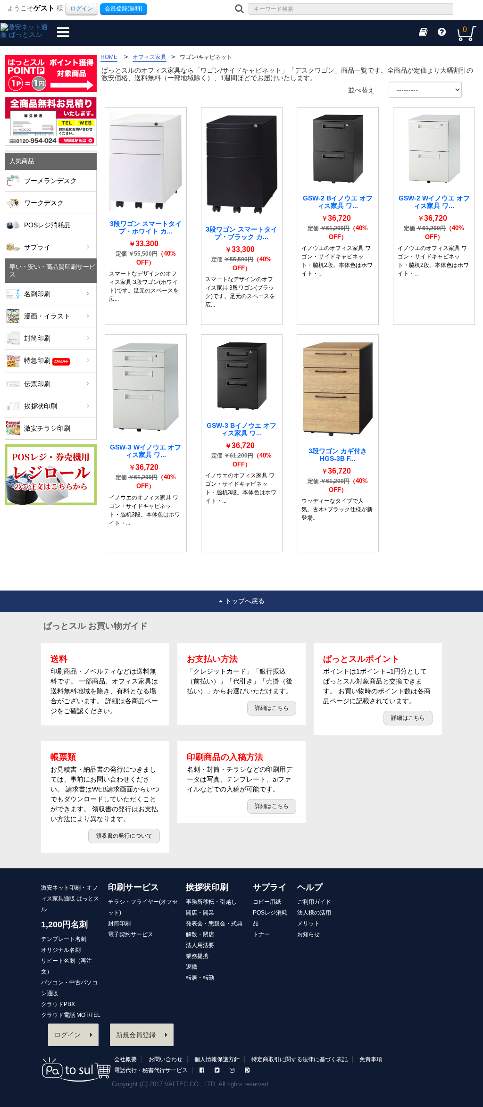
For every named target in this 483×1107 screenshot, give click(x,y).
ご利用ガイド (314, 902)
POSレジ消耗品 (47, 225)
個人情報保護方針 (217, 1059)
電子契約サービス (130, 934)
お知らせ (308, 934)
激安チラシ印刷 (47, 428)
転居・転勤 (200, 977)
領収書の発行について (124, 835)
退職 (191, 967)
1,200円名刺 (64, 924)
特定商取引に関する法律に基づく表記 (299, 1059)
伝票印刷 (37, 384)
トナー (261, 934)
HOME (108, 57)
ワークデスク (44, 203)
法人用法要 (200, 945)
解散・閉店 (200, 934)
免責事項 (370, 1059)
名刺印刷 (37, 294)
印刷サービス (133, 887)
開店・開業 (200, 912)
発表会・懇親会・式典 (214, 923)
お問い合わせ (166, 1059)
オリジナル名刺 (61, 950)
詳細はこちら (272, 708)
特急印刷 (46, 360)
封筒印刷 (37, 338)
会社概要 (125, 1059)
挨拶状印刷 (40, 406)
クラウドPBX (58, 1004)
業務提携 (197, 956)
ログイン (81, 8)
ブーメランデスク (50, 180)
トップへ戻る (245, 601)
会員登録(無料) (123, 8)
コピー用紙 (267, 902)
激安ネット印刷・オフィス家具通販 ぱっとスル (70, 898)
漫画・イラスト (47, 316)
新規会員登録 (136, 1035)
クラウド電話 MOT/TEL (70, 1015)
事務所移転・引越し (211, 902)
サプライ (37, 247)
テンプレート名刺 (63, 939)
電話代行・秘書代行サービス (151, 1070)
